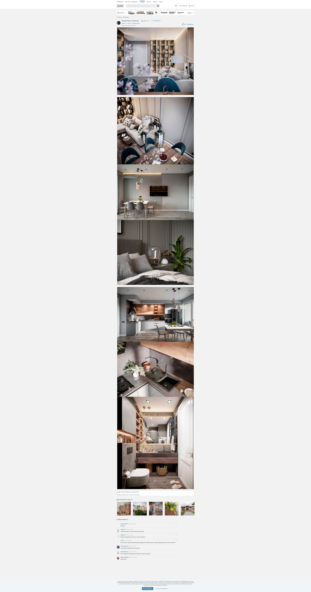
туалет (126, 25)
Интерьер (126, 17)
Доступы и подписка (131, 2)
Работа (149, 2)
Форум (155, 2)
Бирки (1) (145, 20)
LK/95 (122, 540)
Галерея (142, 2)
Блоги (161, 2)
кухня (129, 25)
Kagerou (123, 535)
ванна (123, 25)
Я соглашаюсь (147, 588)
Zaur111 (124, 23)
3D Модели (120, 2)
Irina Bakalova (124, 551)
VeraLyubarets (124, 546)
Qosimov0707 (124, 523)
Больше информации (161, 588)
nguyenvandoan (125, 557)
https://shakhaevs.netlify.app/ (133, 494)
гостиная (133, 25)
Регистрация (183, 6)
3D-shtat (123, 529)
